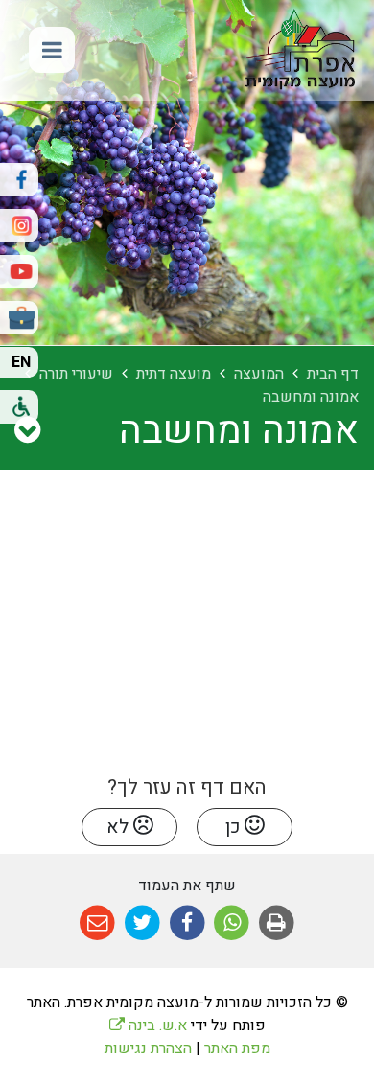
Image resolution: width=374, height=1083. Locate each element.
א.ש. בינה (148, 1025)
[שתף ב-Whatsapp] (231, 923)
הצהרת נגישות (148, 1048)
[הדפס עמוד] (276, 923)
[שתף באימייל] (97, 923)
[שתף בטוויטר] (142, 923)
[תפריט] (52, 50)
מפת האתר (237, 1048)
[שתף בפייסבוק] (187, 923)
